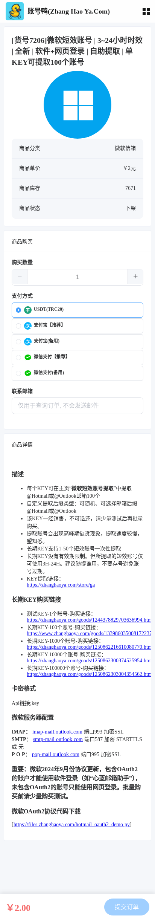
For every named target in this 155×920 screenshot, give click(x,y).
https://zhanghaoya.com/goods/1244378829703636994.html (90, 620)
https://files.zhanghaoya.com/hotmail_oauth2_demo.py (72, 824)
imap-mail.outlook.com (57, 732)
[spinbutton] (77, 277)
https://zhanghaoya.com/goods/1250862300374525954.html (90, 660)
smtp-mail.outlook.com (58, 739)
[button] (19, 276)
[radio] (77, 310)
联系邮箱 (22, 391)
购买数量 (22, 262)
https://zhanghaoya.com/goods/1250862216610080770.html (90, 647)
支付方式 (22, 296)
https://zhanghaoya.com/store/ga (61, 585)
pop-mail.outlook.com (55, 754)
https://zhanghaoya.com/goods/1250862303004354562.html (90, 674)
